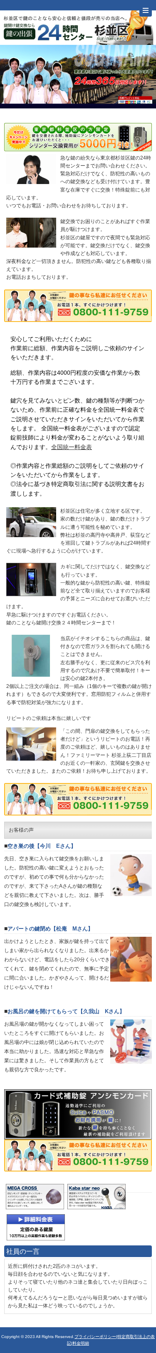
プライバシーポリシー (95, 1336)
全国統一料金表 (71, 447)
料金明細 (80, 1343)
